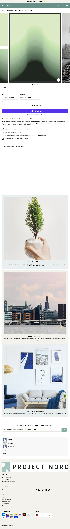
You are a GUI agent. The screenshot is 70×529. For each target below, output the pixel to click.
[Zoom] (58, 80)
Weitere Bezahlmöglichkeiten (35, 114)
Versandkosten (13, 101)
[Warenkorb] (63, 5)
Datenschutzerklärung (7, 499)
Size (3, 94)
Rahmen (22, 94)
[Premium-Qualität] (35, 303)
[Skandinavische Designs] (35, 377)
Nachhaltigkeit (5, 479)
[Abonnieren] (64, 430)
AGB (3, 497)
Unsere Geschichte (6, 477)
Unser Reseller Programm (8, 481)
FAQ (3, 505)
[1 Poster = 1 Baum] (35, 228)
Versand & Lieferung (7, 501)
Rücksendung (5, 503)
